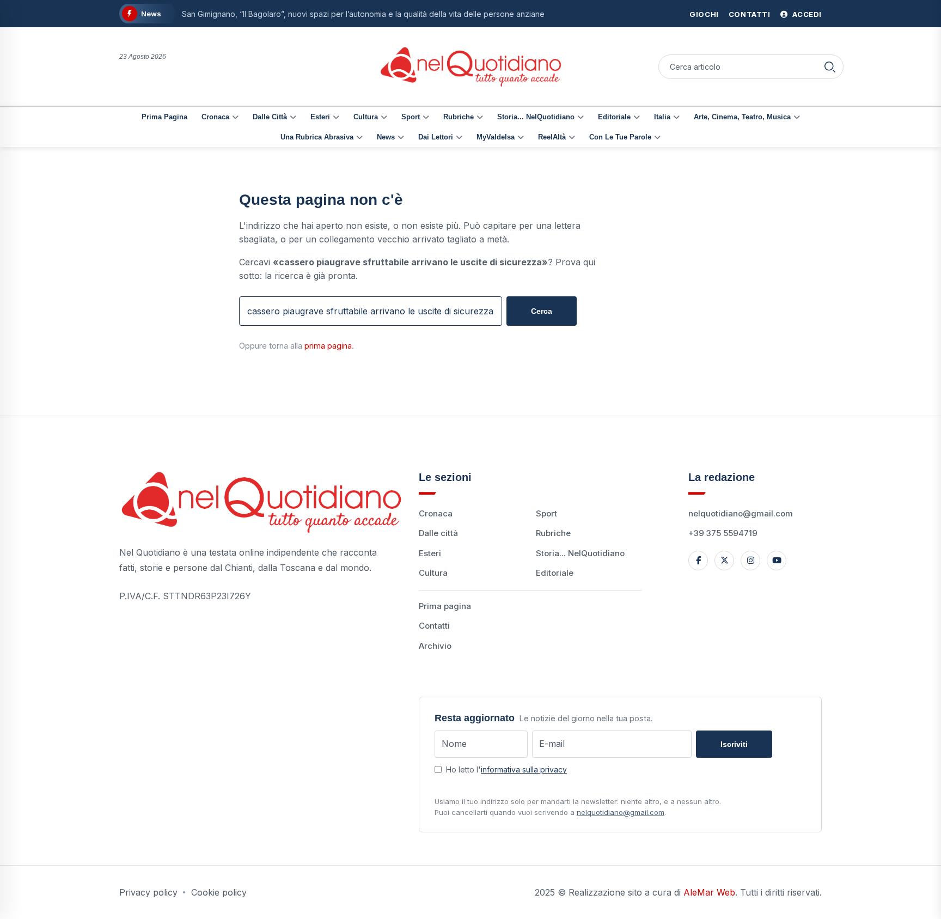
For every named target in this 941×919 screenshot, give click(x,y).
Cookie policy (219, 892)
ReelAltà (552, 137)
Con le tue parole (620, 137)
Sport (410, 117)
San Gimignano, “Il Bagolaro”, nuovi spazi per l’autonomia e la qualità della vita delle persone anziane (363, 14)
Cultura (365, 117)
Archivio (435, 646)
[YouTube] (776, 560)
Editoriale (614, 117)
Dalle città (270, 117)
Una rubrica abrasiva (316, 137)
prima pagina (328, 345)
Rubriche (458, 117)
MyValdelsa (495, 137)
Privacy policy (148, 892)
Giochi (704, 14)
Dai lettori (435, 137)
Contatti (750, 14)
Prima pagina (164, 117)
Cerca (541, 311)
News (386, 137)
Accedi (806, 14)
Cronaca (215, 117)
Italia (662, 117)
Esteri (320, 117)
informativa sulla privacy (524, 769)
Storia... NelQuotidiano (536, 117)
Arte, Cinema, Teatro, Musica (742, 117)
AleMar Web (709, 892)
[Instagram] (750, 560)
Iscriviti (734, 744)
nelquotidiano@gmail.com (740, 513)
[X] (724, 560)
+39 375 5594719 (722, 533)
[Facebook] (698, 560)
